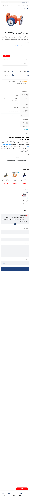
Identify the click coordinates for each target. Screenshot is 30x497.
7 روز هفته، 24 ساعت (7, 71)
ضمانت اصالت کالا (23, 75)
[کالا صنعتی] (25, 2)
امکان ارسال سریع (8, 75)
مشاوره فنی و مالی (23, 71)
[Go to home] (27, 5)
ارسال (15, 269)
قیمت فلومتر (18, 45)
